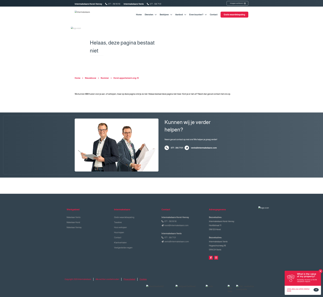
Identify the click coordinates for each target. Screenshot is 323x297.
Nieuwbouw (90, 78)
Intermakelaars (122, 209)
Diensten (149, 15)
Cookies (143, 279)
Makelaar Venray (74, 227)
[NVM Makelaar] (230, 289)
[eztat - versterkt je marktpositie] (245, 288)
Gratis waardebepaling (234, 15)
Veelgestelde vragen (123, 248)
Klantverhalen (120, 243)
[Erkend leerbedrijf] (159, 288)
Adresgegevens (217, 209)
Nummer (105, 78)
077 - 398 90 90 (114, 4)
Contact (214, 15)
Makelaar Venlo (73, 217)
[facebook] (211, 258)
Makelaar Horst (73, 222)
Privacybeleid (129, 279)
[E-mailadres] (187, 148)
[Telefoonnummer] (167, 148)
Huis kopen (119, 232)
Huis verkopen (120, 227)
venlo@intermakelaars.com (204, 148)
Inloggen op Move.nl (237, 3)
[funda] (215, 288)
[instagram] (216, 258)
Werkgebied (73, 209)
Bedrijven (164, 15)
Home (139, 15)
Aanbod (179, 15)
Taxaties (118, 222)
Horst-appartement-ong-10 (126, 78)
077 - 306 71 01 (155, 4)
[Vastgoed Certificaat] (189, 288)
